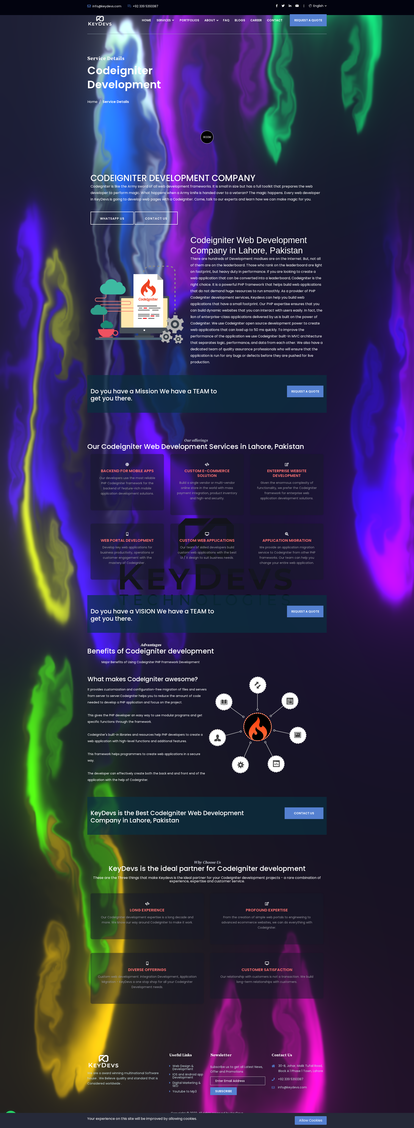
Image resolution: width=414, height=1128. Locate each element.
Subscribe (223, 1091)
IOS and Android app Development (187, 1076)
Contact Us (156, 218)
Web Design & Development (183, 1067)
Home (146, 20)
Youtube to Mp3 (184, 1091)
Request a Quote (308, 20)
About (209, 20)
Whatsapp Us (112, 218)
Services (164, 20)
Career (256, 20)
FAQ (226, 20)
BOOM (207, 137)
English (317, 5)
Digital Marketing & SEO (186, 1084)
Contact (274, 20)
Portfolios (189, 20)
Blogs (240, 20)
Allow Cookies (310, 1120)
